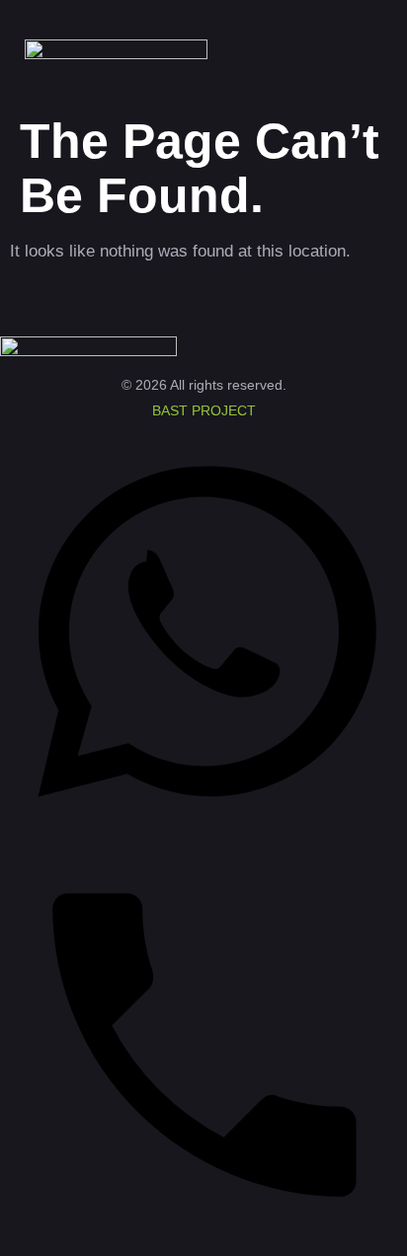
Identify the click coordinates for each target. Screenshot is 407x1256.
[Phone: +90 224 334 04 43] (203, 1243)
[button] (353, 53)
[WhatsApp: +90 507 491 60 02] (203, 829)
